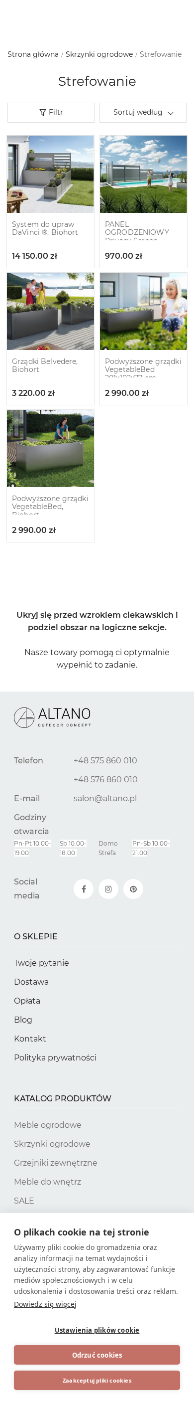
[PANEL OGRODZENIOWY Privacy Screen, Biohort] (143, 174)
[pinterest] (133, 889)
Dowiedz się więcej (45, 1304)
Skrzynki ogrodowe (52, 1144)
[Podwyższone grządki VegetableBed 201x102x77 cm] (143, 311)
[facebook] (84, 889)
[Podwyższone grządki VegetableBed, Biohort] (50, 448)
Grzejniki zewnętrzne (55, 1163)
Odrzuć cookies (97, 1355)
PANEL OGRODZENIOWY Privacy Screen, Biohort (137, 237)
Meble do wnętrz (47, 1182)
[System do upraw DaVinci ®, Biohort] (50, 174)
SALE (24, 1201)
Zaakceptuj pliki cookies (97, 1380)
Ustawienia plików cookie (97, 1330)
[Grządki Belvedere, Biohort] (50, 311)
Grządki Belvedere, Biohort (45, 365)
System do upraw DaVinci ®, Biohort (45, 228)
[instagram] (108, 889)
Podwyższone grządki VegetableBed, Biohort (50, 507)
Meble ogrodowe (48, 1125)
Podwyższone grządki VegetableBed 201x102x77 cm (143, 369)
